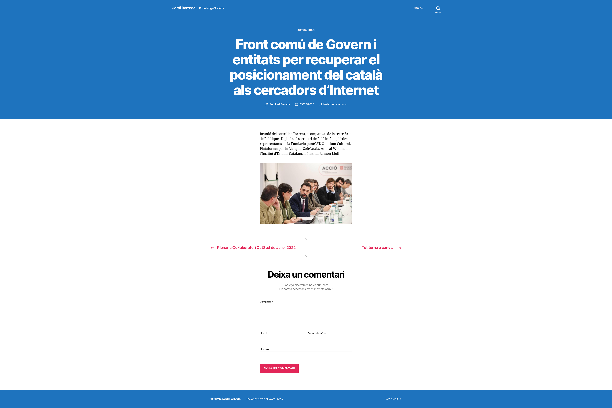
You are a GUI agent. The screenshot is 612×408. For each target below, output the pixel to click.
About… (418, 8)
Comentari (266, 302)
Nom (263, 333)
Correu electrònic (318, 333)
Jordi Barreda (183, 8)
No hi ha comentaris (334, 104)
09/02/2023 (306, 104)
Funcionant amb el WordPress (263, 399)
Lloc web (265, 349)
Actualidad (306, 30)
